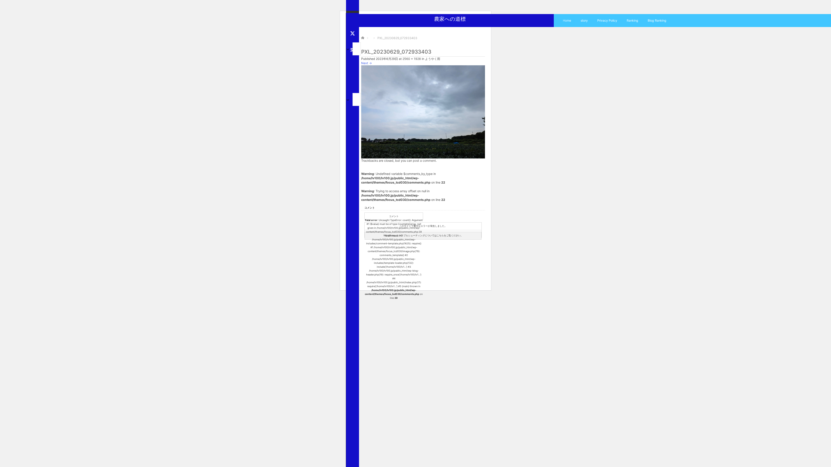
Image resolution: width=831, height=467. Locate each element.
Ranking (632, 20)
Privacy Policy (607, 20)
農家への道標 (450, 19)
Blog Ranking (657, 20)
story (584, 20)
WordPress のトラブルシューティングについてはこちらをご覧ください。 (423, 235)
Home (567, 20)
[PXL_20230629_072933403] (423, 111)
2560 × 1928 (412, 59)
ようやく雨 (432, 59)
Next (366, 63)
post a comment (424, 160)
